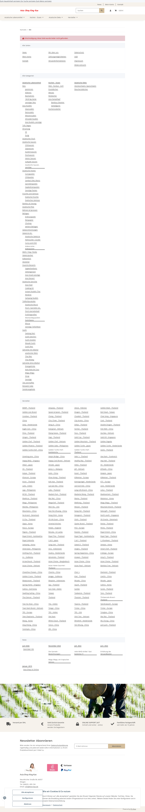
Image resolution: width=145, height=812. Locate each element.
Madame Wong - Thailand (84, 494)
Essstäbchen (53, 89)
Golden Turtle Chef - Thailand (82, 451)
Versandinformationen (57, 61)
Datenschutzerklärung (59, 745)
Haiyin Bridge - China (56, 456)
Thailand (51, 597)
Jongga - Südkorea (55, 576)
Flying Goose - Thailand (57, 433)
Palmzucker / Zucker (32, 240)
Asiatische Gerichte (29, 281)
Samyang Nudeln (31, 298)
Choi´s (77, 572)
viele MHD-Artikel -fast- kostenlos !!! (83, 652)
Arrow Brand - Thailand (31, 561)
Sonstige (28, 379)
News (99, 4)
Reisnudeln (29, 112)
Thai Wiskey (29, 360)
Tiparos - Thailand (81, 604)
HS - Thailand (27, 469)
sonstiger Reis (30, 102)
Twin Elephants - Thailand (32, 616)
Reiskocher (52, 96)
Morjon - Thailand (81, 507)
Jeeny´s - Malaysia (55, 469)
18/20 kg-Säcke (30, 99)
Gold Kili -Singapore (108, 437)
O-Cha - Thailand (28, 519)
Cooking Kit (29, 288)
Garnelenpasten (31, 184)
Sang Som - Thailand (56, 544)
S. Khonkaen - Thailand (109, 540)
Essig (27, 135)
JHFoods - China (106, 469)
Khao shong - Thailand (57, 477)
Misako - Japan (106, 580)
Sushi (24, 330)
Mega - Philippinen (29, 502)
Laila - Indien (27, 486)
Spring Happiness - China (84, 553)
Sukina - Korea (105, 585)
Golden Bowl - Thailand (109, 408)
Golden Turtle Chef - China (32, 450)
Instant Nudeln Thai (32, 291)
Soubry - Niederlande (56, 553)
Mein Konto (109, 4)
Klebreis (28, 92)
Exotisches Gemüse (32, 200)
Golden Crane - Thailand (31, 576)
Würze (27, 323)
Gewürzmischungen (30, 230)
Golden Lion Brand (29, 412)
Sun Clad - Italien (55, 589)
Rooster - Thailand (81, 532)
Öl (26, 132)
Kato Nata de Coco (32, 369)
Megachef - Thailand (56, 502)
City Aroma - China (81, 420)
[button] (110, 10)
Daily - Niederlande (29, 425)
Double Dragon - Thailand (110, 425)
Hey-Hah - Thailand (107, 460)
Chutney (28, 223)
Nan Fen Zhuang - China (57, 511)
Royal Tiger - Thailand (108, 536)
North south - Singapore (109, 515)
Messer (51, 92)
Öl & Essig (26, 129)
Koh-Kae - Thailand (55, 481)
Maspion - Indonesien (56, 580)
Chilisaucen (29, 145)
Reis (24, 86)
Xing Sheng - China (29, 625)
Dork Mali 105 (28, 649)
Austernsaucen (31, 152)
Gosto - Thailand (106, 450)
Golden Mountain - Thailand (85, 441)
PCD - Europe (79, 528)
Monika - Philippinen (30, 507)
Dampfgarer (55, 106)
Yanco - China (53, 625)
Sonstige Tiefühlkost (32, 327)
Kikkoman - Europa (81, 477)
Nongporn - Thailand (82, 515)
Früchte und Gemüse (30, 194)
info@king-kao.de (31, 787)
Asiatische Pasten (29, 171)
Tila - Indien (53, 604)
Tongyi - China (53, 608)
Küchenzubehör (54, 109)
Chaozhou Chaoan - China (32, 572)
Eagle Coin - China (29, 429)
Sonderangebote (28, 389)
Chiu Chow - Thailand (56, 420)
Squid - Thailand (80, 585)
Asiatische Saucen (29, 142)
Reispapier (29, 220)
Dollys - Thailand (80, 425)
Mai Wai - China (54, 498)
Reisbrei (28, 295)
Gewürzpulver (27, 255)
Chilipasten (29, 177)
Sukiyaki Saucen (31, 162)
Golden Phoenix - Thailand (32, 446)
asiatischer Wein (31, 353)
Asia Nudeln (27, 106)
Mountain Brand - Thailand (110, 507)
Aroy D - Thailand (107, 557)
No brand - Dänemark (30, 515)
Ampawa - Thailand (55, 408)
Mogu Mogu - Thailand (109, 502)
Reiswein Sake (27, 386)
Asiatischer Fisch (28, 139)
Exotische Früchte (32, 197)
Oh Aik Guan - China (56, 519)
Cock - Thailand (106, 420)
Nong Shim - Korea (55, 515)
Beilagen (25, 213)
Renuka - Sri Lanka (55, 532)
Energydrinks (30, 366)
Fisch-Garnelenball (32, 311)
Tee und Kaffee (28, 383)
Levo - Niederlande (107, 486)
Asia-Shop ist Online (31, 669)
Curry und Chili (31, 243)
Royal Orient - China (108, 532)
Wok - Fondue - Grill (55, 86)
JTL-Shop (133, 809)
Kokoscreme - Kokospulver (30, 247)
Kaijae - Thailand (28, 473)
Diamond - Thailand (108, 572)
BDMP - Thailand (28, 408)
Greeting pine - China (30, 456)
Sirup (27, 376)
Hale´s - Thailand (81, 456)
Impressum (46, 805)
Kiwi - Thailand (80, 576)
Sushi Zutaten (30, 340)
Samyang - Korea (28, 544)
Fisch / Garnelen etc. (33, 308)
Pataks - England (54, 528)
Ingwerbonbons (31, 268)
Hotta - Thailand (80, 465)
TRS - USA (78, 612)
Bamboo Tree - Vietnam (109, 565)
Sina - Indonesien (55, 549)
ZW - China (52, 629)
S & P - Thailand (80, 540)
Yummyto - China (28, 629)
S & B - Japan (53, 540)
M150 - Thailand (28, 494)
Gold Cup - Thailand (82, 437)
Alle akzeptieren (27, 792)
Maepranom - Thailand (31, 580)
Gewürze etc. (27, 233)
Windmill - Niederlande (83, 621)
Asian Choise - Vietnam (31, 565)
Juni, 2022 (104, 646)
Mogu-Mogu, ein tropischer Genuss (58, 660)
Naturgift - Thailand (108, 511)
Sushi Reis (29, 346)
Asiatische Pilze (28, 207)
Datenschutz (57, 805)
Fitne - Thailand (28, 433)
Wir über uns (53, 52)
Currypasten (30, 174)
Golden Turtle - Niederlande (111, 446)
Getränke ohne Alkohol (31, 363)
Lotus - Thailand (106, 490)
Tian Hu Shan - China (30, 604)
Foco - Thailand (80, 433)
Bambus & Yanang (29, 203)
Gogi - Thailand (54, 437)
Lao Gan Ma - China (55, 486)
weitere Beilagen (31, 226)
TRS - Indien (53, 612)
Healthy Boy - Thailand (83, 460)
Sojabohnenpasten (32, 187)
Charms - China (54, 572)
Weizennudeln (30, 115)
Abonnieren (116, 746)
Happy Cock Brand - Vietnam (59, 460)
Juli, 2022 (77, 646)
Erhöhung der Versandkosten (106, 652)
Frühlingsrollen (31, 314)
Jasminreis (29, 89)
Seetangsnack (30, 272)
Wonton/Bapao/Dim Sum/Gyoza (32, 319)
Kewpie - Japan (106, 473)
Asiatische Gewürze (32, 236)
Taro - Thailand (106, 593)
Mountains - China (29, 511)
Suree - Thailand (106, 589)
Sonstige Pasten (31, 190)
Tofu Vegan (26, 125)
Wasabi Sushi (30, 343)
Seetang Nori (30, 333)
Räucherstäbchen (81, 89)
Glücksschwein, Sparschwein (85, 86)
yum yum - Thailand (108, 625)
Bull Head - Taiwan (107, 412)
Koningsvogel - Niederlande (84, 481)
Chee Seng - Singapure (109, 416)
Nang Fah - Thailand (82, 511)
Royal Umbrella (28, 540)
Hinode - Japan (54, 465)
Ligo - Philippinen (29, 490)
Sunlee (77, 589)
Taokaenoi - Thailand (82, 593)
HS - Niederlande (107, 465)
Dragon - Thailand (81, 412)
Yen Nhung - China (81, 625)
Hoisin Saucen (30, 158)
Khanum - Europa (29, 477)
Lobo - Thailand (54, 490)
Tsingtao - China (106, 612)
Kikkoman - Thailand (108, 477)
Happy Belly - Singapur (31, 460)
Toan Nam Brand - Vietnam (32, 608)
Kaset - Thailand (80, 473)
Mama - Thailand (80, 498)
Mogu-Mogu (29, 373)
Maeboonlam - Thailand (109, 494)
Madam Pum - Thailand (57, 494)
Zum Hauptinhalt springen (10, 1)
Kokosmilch (26, 258)
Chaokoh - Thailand (81, 416)
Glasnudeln (29, 109)
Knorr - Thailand (28, 481)
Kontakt (120, 4)
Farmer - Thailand (81, 429)
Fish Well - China (106, 429)
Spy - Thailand (53, 585)
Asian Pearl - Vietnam (82, 565)
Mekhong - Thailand (82, 502)
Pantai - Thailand (106, 523)
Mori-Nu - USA (53, 507)
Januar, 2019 (27, 666)
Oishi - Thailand (80, 519)
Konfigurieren (27, 798)
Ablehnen (27, 804)
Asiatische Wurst (31, 304)
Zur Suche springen (28, 1)
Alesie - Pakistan (80, 408)
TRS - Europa (27, 612)
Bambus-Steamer (57, 102)
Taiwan (51, 593)
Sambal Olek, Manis (32, 180)
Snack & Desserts (28, 265)
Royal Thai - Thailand (56, 536)
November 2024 (54, 646)
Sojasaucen (29, 148)
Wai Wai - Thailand (107, 616)
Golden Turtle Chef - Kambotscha (56, 451)
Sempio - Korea (106, 544)
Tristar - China (79, 608)
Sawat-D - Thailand (81, 544)
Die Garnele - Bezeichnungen (54, 652)
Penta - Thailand (106, 528)
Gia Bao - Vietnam (107, 433)
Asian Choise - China (82, 561)
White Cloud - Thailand (57, 621)
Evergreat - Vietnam (55, 429)
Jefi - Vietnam (79, 469)
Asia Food (28, 285)
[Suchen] (101, 10)
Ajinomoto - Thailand (56, 557)
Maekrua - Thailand (29, 498)
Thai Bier (28, 356)
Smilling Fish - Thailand (31, 553)
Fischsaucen (29, 155)
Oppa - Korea (27, 523)
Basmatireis (29, 96)
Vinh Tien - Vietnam (81, 616)
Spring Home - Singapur (31, 585)
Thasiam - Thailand (81, 597)
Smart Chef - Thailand (108, 549)
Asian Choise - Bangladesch (58, 561)
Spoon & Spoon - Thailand (58, 412)
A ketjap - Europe (107, 553)
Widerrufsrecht (80, 65)
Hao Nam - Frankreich (108, 456)
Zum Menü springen (44, 1)
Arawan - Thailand (81, 557)
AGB (76, 56)
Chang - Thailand (55, 416)
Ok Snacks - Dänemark (108, 519)
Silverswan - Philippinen (31, 549)
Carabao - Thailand (29, 416)
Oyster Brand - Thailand (83, 523)
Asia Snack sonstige (32, 275)
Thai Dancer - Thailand (31, 597)
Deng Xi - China (54, 425)
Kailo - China (53, 473)
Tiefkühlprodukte (28, 301)
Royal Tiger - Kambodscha (84, 536)
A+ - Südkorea (27, 557)
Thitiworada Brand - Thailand (108, 598)
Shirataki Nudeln (31, 119)
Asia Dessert (30, 278)
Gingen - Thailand (29, 437)
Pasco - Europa (28, 528)
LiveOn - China (106, 576)
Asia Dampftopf (54, 99)
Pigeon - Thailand (29, 532)
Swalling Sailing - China (31, 593)
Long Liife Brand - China (83, 490)
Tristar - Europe (106, 608)
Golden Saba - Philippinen (58, 446)
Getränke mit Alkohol (30, 350)
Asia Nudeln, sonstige (33, 122)
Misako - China (80, 580)
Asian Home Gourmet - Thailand (57, 566)
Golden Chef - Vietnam (57, 441)
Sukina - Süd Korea (29, 589)
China (24, 420)
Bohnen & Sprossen (29, 210)
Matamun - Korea (107, 498)
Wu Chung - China (107, 621)
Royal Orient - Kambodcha (32, 536)
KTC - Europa (105, 481)
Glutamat (25, 262)
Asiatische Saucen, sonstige (32, 166)
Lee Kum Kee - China (82, 486)
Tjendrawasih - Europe (109, 604)
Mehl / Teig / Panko (29, 252)
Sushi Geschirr (30, 336)
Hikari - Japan (27, 465)
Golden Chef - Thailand (31, 441)
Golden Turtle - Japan (82, 446)
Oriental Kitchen (54, 523)
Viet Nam (51, 616)
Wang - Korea (27, 621)
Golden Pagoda (106, 441)
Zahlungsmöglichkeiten (57, 56)
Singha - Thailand (81, 549)
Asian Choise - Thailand (109, 561)
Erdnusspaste (30, 217)
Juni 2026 (25, 646)
